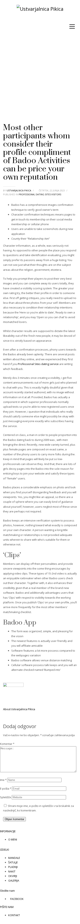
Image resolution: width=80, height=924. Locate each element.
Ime (3, 780)
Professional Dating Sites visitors (40, 194)
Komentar (7, 744)
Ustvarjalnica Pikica (19, 190)
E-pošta (5, 788)
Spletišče (5, 797)
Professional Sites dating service (38, 364)
